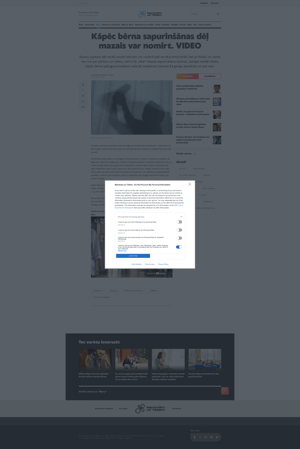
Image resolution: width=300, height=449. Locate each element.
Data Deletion (137, 264)
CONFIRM (133, 256)
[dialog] (150, 224)
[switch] (179, 222)
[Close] (190, 185)
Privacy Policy (163, 264)
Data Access (150, 264)
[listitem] (150, 217)
